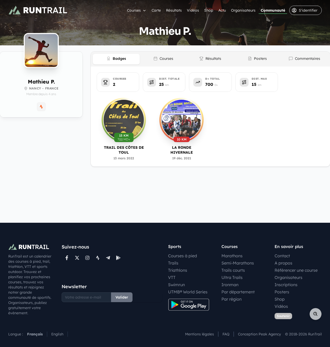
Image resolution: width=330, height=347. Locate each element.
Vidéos (193, 10)
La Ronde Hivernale (181, 150)
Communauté (273, 10)
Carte (156, 10)
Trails (173, 263)
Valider (122, 297)
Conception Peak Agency (259, 334)
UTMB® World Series (188, 291)
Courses (134, 10)
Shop (208, 10)
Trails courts (233, 270)
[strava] (98, 258)
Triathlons (177, 270)
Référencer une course (296, 270)
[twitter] (77, 258)
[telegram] (108, 258)
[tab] (116, 59)
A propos (283, 263)
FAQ (225, 334)
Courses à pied (182, 255)
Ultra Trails (232, 277)
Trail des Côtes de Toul (124, 150)
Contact (282, 255)
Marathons (232, 255)
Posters (282, 291)
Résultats (174, 10)
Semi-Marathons (237, 263)
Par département (238, 291)
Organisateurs (243, 10)
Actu (222, 10)
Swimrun (176, 284)
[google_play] (118, 258)
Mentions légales (199, 334)
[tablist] (210, 59)
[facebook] (67, 258)
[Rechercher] (315, 314)
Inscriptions (286, 284)
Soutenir (283, 316)
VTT (172, 277)
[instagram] (87, 258)
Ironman (229, 284)
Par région (231, 299)
